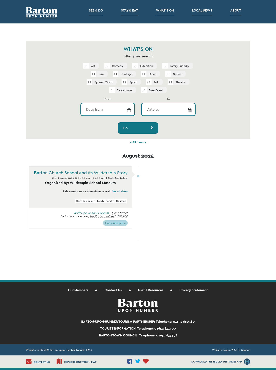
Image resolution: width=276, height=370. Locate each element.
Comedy (117, 66)
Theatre (180, 82)
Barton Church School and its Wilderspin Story (81, 172)
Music (152, 74)
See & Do (96, 10)
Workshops (124, 90)
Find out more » (115, 223)
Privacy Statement (194, 290)
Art (93, 66)
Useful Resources (150, 290)
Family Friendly (179, 66)
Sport (133, 82)
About (235, 10)
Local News (202, 10)
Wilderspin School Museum (91, 213)
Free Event (156, 90)
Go (125, 128)
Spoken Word (104, 82)
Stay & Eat (129, 10)
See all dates (120, 191)
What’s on (165, 10)
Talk (156, 82)
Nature (177, 74)
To (168, 99)
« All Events (138, 142)
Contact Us (113, 290)
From (107, 99)
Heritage (126, 74)
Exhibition (146, 66)
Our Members (78, 290)
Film (101, 74)
